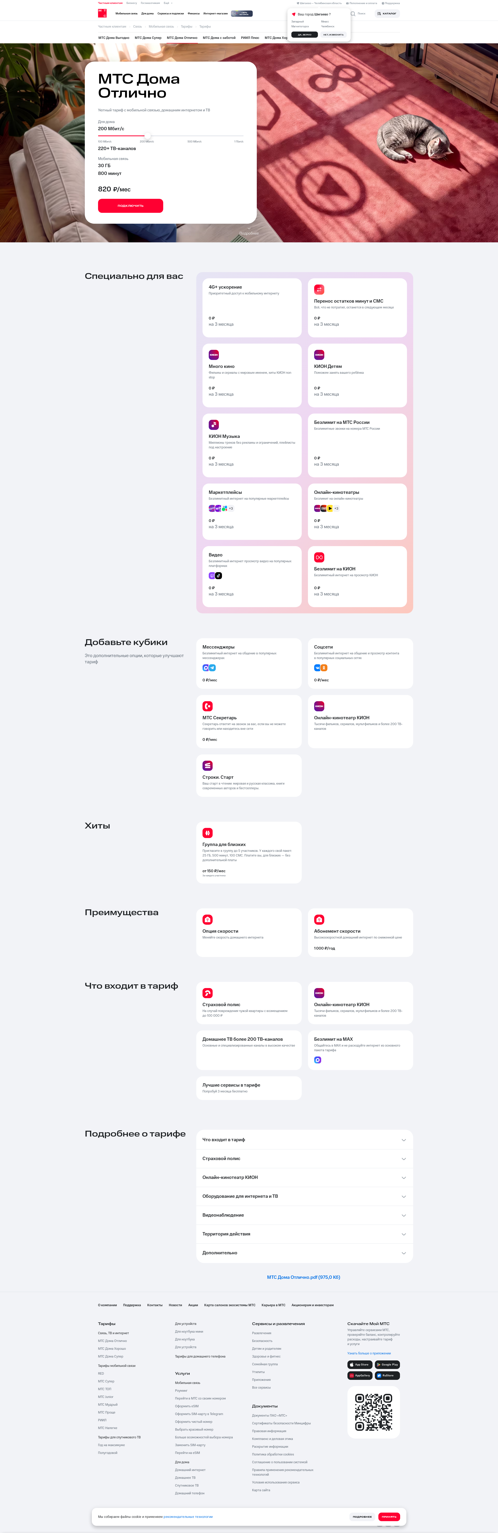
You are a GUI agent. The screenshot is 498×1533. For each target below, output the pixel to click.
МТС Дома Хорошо (280, 38)
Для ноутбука (185, 1339)
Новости (175, 1305)
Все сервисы (261, 1387)
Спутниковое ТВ (187, 1485)
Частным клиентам (110, 3)
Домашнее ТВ (185, 1477)
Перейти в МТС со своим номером (200, 1398)
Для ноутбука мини (189, 1331)
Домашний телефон (189, 1493)
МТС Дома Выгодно (113, 38)
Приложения (261, 1380)
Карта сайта (261, 1490)
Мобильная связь (187, 1383)
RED (101, 1373)
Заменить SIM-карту (190, 1445)
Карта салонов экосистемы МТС (229, 1305)
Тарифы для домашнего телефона (200, 1356)
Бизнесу (131, 3)
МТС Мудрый (107, 1404)
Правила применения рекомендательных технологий (282, 1472)
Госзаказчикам (150, 3)
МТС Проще (106, 1412)
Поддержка (132, 1305)
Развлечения (261, 1333)
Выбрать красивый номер (194, 1429)
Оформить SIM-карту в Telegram (199, 1414)
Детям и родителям (266, 1348)
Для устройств (185, 1324)
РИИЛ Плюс (250, 38)
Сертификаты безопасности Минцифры (281, 1423)
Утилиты (258, 1372)
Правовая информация (269, 1431)
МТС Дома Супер (148, 38)
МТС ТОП (104, 1389)
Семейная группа (265, 1364)
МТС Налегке (107, 1428)
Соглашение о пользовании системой (279, 1462)
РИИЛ (102, 1420)
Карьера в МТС (273, 1305)
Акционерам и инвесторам (313, 1305)
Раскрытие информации (270, 1446)
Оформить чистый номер (193, 1422)
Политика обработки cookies (273, 1454)
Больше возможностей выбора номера (204, 1437)
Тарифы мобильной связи (116, 1366)
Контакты (155, 1305)
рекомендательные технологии (188, 1517)
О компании (107, 1305)
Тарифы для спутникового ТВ (119, 1437)
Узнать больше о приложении (369, 1353)
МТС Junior (105, 1397)
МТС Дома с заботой (219, 38)
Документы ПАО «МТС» (269, 1415)
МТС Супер (106, 1381)
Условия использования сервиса (276, 1482)
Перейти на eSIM (187, 1453)
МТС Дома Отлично (182, 38)
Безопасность (262, 1341)
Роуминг (181, 1390)
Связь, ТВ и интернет (113, 1333)
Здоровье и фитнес (266, 1356)
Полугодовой (107, 1453)
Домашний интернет (190, 1470)
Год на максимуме (111, 1445)
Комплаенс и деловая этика (272, 1439)
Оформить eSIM (187, 1406)
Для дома (182, 1462)
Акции (193, 1305)
